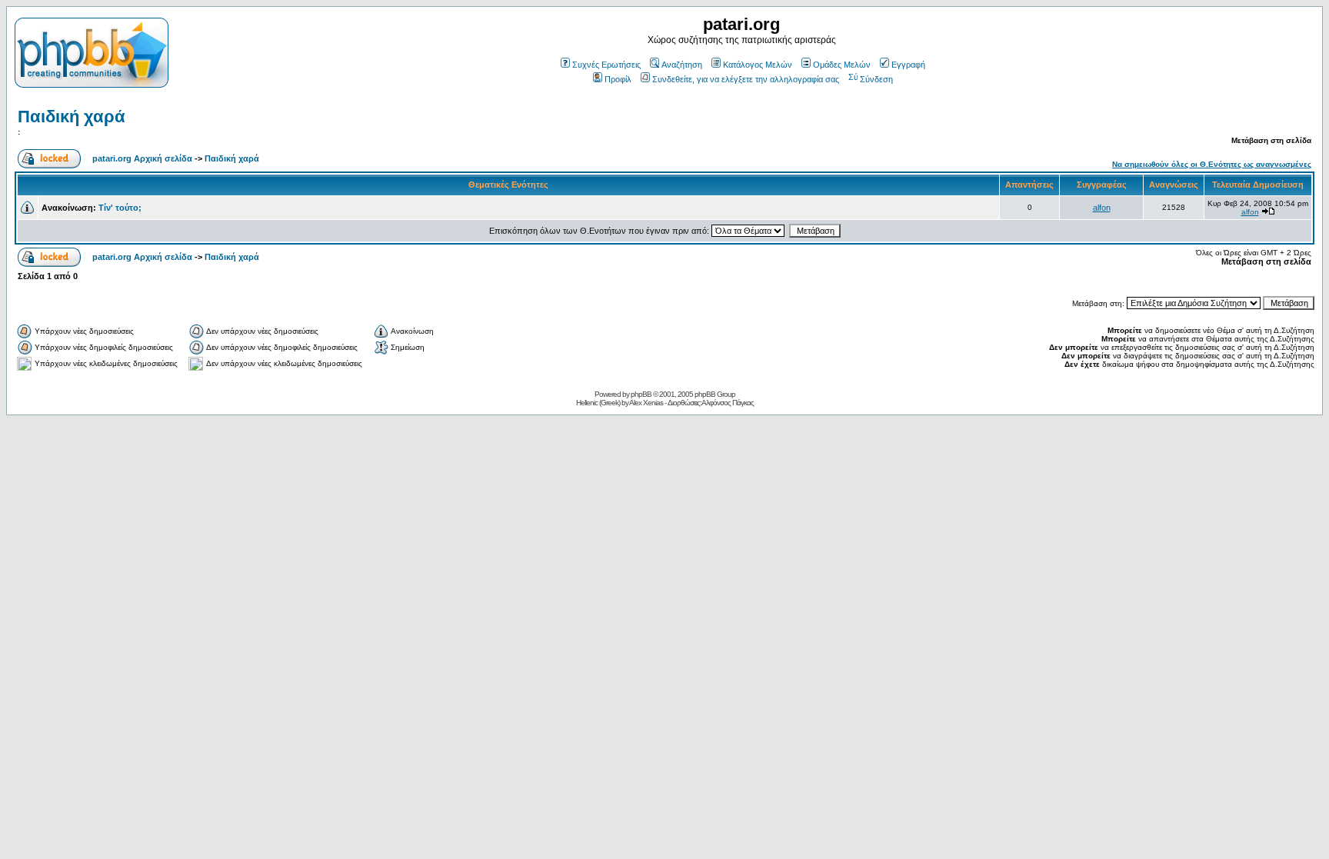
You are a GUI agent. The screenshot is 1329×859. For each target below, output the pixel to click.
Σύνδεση (876, 79)
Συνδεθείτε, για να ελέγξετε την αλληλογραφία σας (745, 79)
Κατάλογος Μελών (757, 64)
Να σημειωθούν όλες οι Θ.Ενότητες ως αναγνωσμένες (1211, 164)
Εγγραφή (908, 64)
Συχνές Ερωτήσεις (606, 64)
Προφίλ (618, 79)
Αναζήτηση (681, 64)
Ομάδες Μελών (842, 64)
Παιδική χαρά (71, 116)
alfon (1102, 207)
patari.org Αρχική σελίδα (142, 158)
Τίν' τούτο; (120, 207)
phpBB (641, 394)
